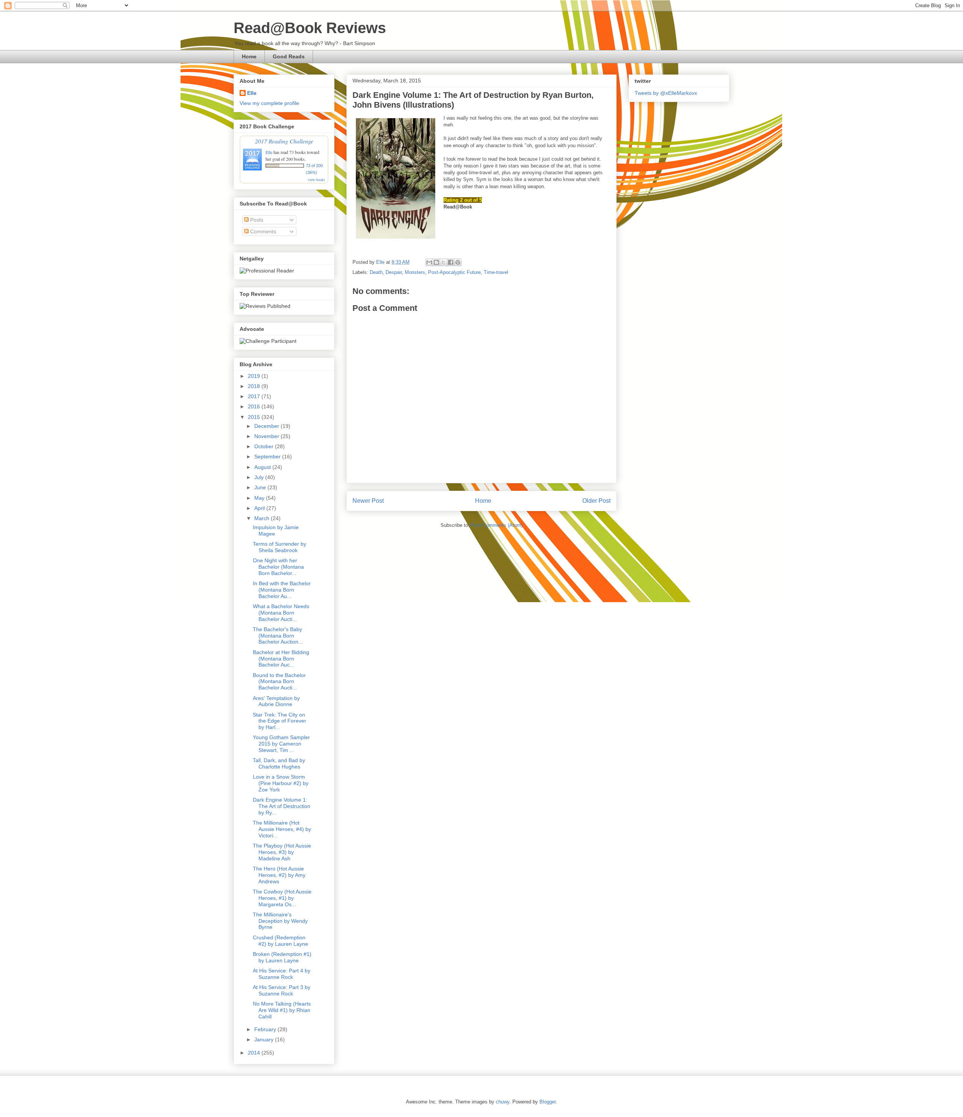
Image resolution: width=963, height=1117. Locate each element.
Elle (252, 93)
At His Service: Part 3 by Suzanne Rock (281, 990)
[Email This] (429, 262)
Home (249, 56)
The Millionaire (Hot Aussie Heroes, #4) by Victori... (282, 829)
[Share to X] (443, 262)
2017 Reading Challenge (284, 141)
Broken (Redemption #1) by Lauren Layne (282, 957)
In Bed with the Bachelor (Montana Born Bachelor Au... (282, 589)
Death (376, 272)
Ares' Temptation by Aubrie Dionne (276, 701)
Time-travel (496, 272)
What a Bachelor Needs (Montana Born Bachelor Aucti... (281, 612)
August (263, 467)
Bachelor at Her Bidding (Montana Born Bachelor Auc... (281, 658)
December (267, 426)
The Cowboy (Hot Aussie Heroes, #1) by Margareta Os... (282, 898)
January (264, 1039)
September (268, 456)
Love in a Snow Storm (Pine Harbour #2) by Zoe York (280, 783)
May (260, 498)
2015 (254, 417)
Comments (262, 231)
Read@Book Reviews (310, 28)
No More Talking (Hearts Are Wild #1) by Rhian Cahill (282, 1010)
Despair (394, 272)
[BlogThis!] (436, 262)
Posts (256, 220)
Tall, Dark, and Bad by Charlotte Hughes (279, 763)
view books (316, 179)
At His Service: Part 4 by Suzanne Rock (281, 974)
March (262, 518)
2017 (254, 396)
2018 (254, 386)
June (260, 487)
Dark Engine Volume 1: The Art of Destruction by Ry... (281, 806)
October (264, 446)
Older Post (596, 501)
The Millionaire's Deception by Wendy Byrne (280, 921)
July (259, 477)
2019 (254, 376)
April (260, 508)
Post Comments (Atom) (497, 525)
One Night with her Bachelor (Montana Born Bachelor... (278, 566)
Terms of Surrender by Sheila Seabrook (279, 547)
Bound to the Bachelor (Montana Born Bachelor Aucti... (279, 681)
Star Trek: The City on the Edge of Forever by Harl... (279, 721)
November (267, 436)
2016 (254, 406)
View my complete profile (269, 103)
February (266, 1029)
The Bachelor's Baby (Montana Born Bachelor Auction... (278, 635)
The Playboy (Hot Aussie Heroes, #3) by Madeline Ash (282, 852)
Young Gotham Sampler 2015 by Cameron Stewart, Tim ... (281, 743)
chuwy (502, 1102)
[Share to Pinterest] (458, 262)
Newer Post (368, 501)
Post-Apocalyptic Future (454, 272)
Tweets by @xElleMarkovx (666, 93)
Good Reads (289, 56)
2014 (254, 1053)
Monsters (415, 272)
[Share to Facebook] (450, 262)
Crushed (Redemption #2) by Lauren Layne (280, 940)
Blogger (547, 1102)
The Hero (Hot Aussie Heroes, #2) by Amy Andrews (279, 875)
